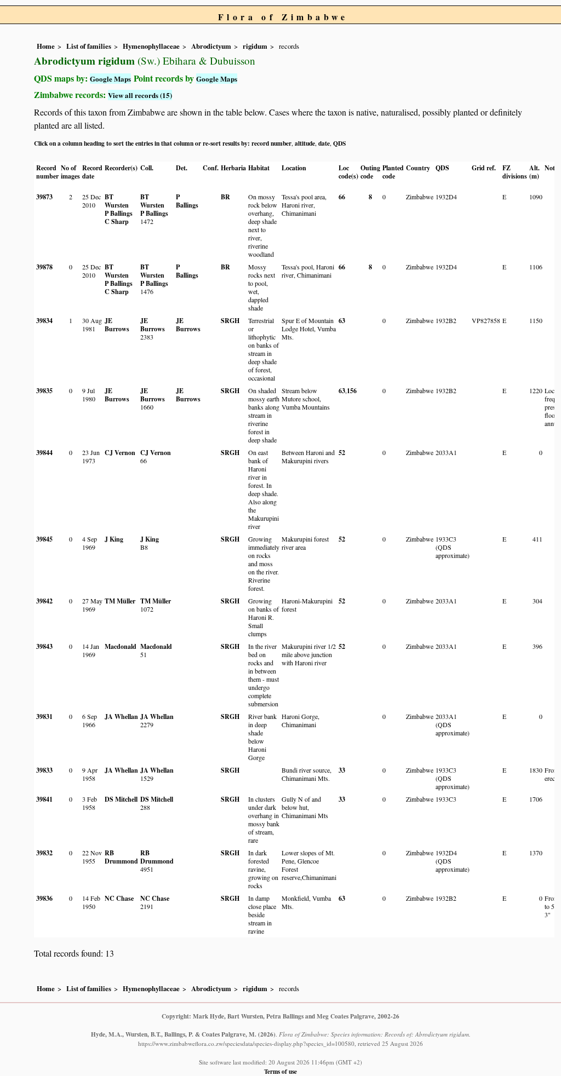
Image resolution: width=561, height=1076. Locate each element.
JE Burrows (117, 324)
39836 (44, 898)
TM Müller (120, 601)
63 (342, 320)
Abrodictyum (211, 46)
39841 (44, 799)
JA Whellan (121, 716)
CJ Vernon (120, 452)
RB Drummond (121, 857)
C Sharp (117, 221)
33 (342, 770)
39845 (44, 539)
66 (342, 197)
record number (271, 143)
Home (46, 46)
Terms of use (280, 1071)
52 (342, 452)
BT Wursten (117, 201)
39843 (44, 646)
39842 (44, 601)
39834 (44, 320)
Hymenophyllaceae (151, 46)
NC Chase (119, 898)
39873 (44, 197)
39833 (44, 770)
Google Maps (110, 78)
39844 (44, 452)
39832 (44, 853)
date (324, 143)
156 (352, 390)
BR (225, 197)
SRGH (230, 320)
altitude (305, 143)
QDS (339, 143)
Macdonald (120, 646)
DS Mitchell (121, 799)
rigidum (255, 46)
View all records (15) (140, 95)
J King (114, 539)
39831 (44, 716)
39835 (44, 390)
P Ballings (119, 213)
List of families (88, 46)
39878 (44, 267)
